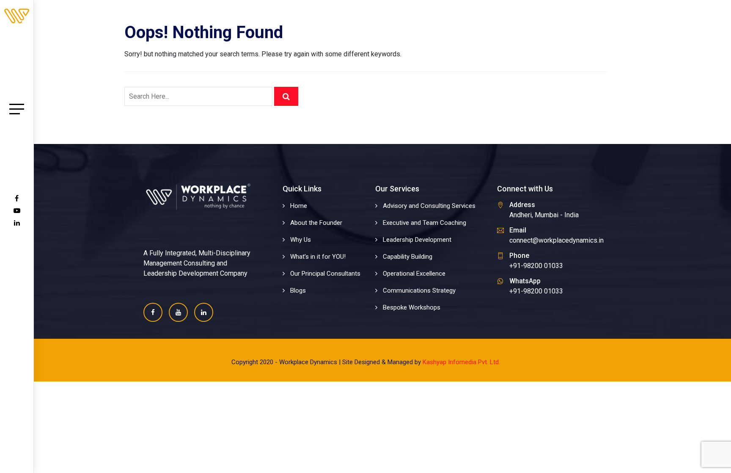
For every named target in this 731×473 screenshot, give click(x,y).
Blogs (298, 290)
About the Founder (316, 223)
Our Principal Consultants (325, 273)
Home (298, 206)
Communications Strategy (419, 290)
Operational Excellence (414, 273)
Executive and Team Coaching (424, 223)
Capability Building (407, 256)
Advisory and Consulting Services (429, 206)
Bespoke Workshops (411, 307)
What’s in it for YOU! (318, 256)
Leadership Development (417, 239)
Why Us (300, 239)
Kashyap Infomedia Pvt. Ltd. (461, 362)
